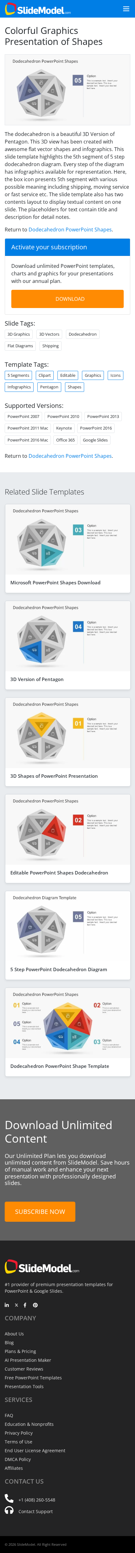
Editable (67, 375)
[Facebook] (26, 1305)
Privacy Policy (19, 1433)
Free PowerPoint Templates (33, 1378)
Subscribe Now (40, 1211)
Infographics (19, 387)
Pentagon (49, 387)
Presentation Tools (24, 1386)
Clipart (45, 375)
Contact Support (36, 1511)
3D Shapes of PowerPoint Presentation (54, 776)
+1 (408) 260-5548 (37, 1500)
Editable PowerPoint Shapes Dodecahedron (59, 872)
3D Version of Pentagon (37, 679)
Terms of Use (18, 1442)
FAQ (9, 1415)
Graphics (93, 375)
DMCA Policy (18, 1459)
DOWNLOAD (70, 298)
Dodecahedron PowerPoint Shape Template (59, 1066)
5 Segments (18, 375)
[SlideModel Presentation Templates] (38, 9)
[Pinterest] (35, 1305)
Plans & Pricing (20, 1351)
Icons (116, 375)
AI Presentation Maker (28, 1360)
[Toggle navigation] (123, 9)
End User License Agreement (35, 1450)
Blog (9, 1342)
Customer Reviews (24, 1369)
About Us (14, 1334)
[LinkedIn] (7, 1305)
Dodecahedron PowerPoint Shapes (70, 229)
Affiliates (14, 1468)
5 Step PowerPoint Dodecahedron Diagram (58, 969)
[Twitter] (16, 1305)
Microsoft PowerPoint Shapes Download (55, 582)
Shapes (74, 387)
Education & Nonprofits (29, 1424)
